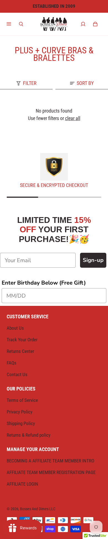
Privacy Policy (19, 412)
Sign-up (93, 260)
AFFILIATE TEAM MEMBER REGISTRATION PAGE (51, 472)
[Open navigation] (13, 24)
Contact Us (17, 374)
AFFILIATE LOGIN (22, 484)
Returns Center (20, 351)
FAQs (11, 363)
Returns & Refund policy (28, 435)
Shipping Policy (21, 423)
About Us (15, 328)
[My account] (83, 24)
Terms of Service (22, 400)
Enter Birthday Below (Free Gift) (44, 283)
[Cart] (95, 24)
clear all (72, 118)
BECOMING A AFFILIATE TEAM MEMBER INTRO (50, 461)
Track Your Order (22, 339)
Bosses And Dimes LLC (37, 509)
